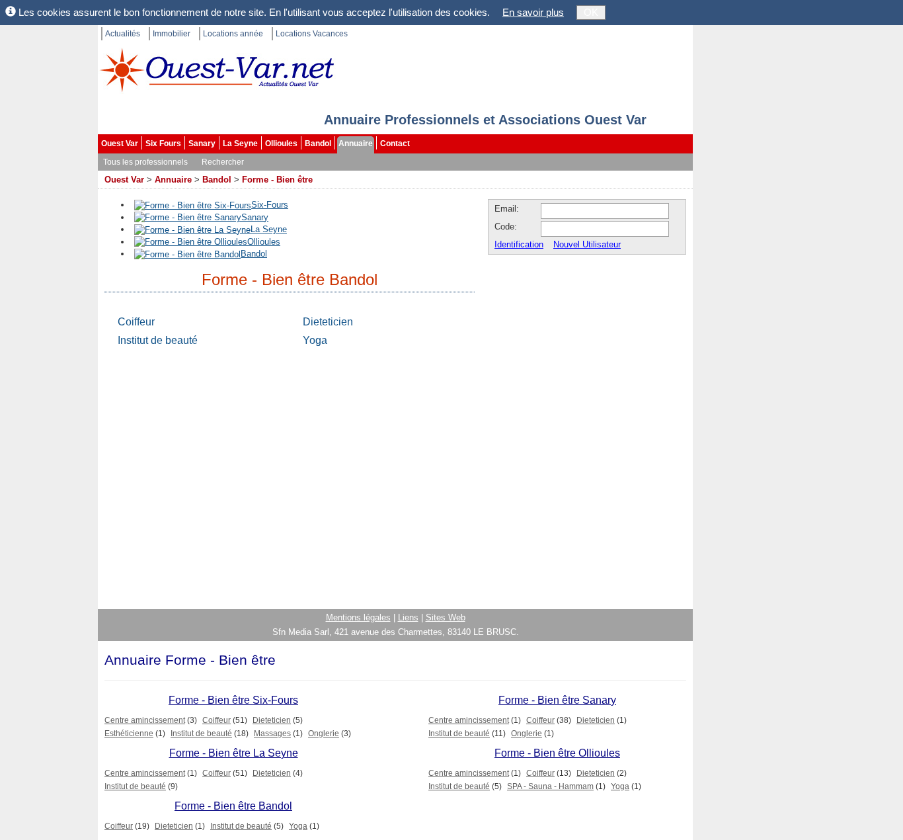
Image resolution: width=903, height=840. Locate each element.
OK (591, 12)
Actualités (122, 33)
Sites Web (445, 617)
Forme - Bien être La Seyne (233, 753)
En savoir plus (533, 12)
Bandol (318, 143)
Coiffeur (136, 321)
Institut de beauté (158, 340)
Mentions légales (358, 617)
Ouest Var (119, 143)
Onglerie (323, 733)
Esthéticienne (128, 733)
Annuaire (355, 143)
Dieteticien (328, 321)
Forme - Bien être (277, 180)
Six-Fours (269, 205)
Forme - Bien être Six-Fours (233, 700)
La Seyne (240, 143)
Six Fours (163, 143)
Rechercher (223, 162)
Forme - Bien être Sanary (557, 700)
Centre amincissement (144, 720)
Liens (408, 617)
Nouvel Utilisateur (587, 244)
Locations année (233, 33)
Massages (272, 733)
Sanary (202, 143)
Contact (395, 143)
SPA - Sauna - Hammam (550, 786)
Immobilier (171, 33)
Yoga (315, 340)
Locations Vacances (312, 33)
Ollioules (281, 143)
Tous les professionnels (145, 162)
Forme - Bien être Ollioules (557, 753)
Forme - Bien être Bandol (233, 806)
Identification (518, 244)
